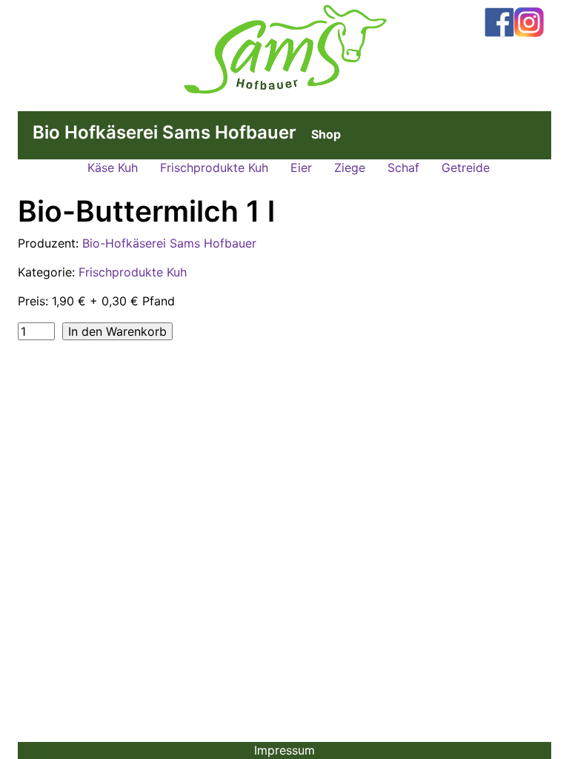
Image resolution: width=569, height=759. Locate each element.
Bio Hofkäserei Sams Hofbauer (164, 132)
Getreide (466, 167)
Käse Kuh (112, 167)
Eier (301, 167)
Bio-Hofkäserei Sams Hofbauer (169, 243)
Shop (326, 134)
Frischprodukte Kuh (214, 167)
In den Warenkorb (117, 331)
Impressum (284, 750)
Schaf (403, 167)
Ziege (349, 167)
